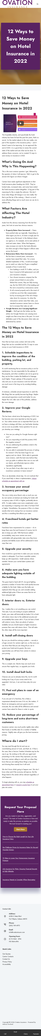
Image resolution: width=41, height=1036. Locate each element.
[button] (20, 829)
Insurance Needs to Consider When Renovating (19, 880)
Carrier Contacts (7, 956)
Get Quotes (6, 954)
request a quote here (23, 785)
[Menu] (38, 4)
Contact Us (6, 959)
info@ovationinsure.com (17, 932)
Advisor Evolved (7, 1024)
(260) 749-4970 (14, 925)
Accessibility (6, 964)
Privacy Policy (7, 962)
